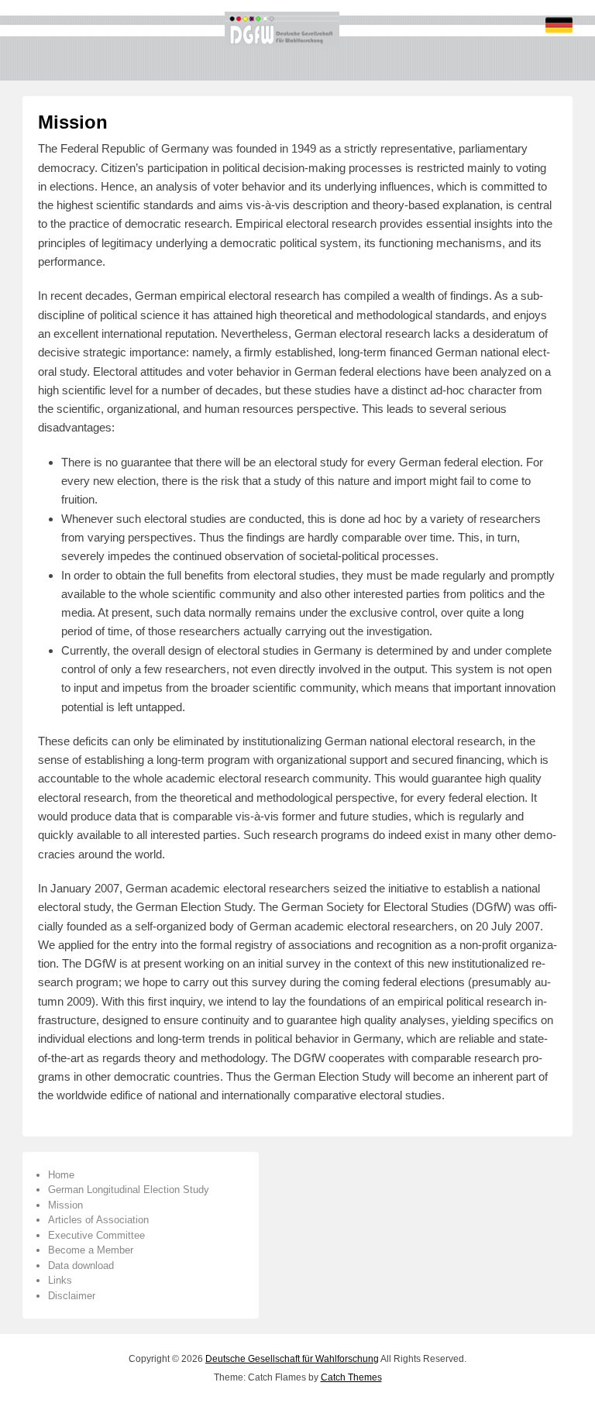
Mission (73, 122)
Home (61, 1175)
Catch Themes (351, 1377)
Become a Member (90, 1250)
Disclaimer (71, 1296)
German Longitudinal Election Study (128, 1189)
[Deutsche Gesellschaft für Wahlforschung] (282, 29)
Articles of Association (98, 1220)
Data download (81, 1265)
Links (60, 1280)
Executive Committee (96, 1235)
